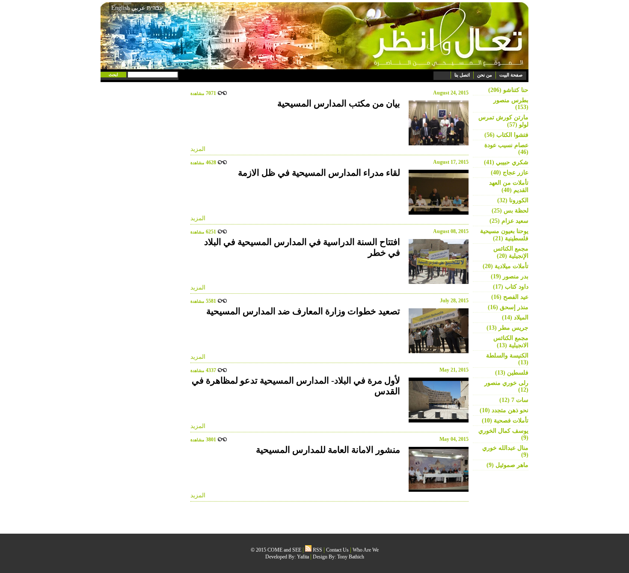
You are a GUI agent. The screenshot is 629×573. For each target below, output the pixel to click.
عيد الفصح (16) (509, 297)
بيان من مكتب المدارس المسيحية (338, 103)
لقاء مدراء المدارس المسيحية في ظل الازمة (319, 173)
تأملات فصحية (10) (505, 420)
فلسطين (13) (511, 372)
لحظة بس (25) (510, 210)
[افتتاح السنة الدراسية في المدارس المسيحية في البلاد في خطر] (436, 261)
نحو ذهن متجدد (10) (504, 410)
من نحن (484, 74)
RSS (317, 550)
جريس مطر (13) (507, 328)
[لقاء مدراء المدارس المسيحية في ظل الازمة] (436, 192)
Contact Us (337, 550)
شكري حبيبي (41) (506, 162)
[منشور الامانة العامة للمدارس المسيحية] (436, 469)
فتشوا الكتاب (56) (506, 135)
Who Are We (366, 550)
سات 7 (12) (513, 400)
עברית (155, 7)
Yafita (303, 557)
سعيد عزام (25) (509, 221)
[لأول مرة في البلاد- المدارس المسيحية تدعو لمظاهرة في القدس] (436, 400)
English (120, 8)
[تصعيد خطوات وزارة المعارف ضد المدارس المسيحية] (436, 330)
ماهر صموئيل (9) (507, 465)
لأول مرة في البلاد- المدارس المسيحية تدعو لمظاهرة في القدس (296, 385)
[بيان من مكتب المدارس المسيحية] (436, 122)
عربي (138, 8)
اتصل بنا (462, 74)
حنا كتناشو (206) (508, 90)
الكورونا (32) (512, 200)
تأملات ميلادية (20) (505, 266)
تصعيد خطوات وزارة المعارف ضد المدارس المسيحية (303, 311)
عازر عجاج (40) (509, 172)
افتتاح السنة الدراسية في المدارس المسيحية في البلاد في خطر (302, 247)
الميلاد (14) (515, 317)
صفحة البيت (510, 74)
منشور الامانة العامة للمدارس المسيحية (328, 450)
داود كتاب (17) (510, 287)
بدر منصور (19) (509, 276)
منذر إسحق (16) (508, 307)
